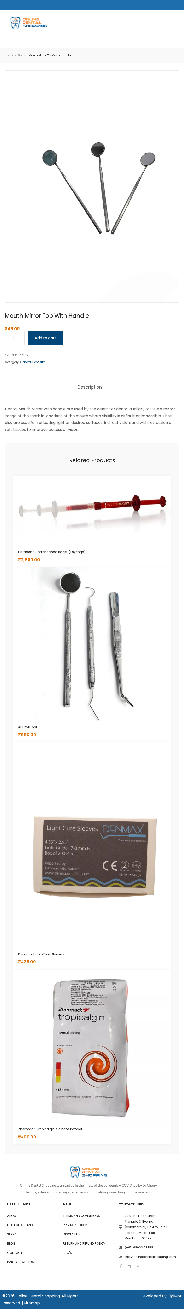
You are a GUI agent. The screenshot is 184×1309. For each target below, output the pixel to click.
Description (90, 387)
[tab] (90, 387)
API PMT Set (27, 726)
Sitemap (32, 1303)
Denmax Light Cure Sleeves (41, 954)
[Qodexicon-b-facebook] (121, 1266)
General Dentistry (32, 362)
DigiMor (174, 1296)
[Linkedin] (128, 1266)
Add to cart (45, 338)
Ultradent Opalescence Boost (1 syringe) (52, 552)
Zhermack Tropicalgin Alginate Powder (50, 1129)
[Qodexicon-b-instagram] (136, 1266)
